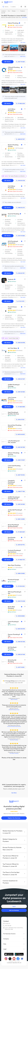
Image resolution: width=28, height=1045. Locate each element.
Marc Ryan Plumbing (14, 739)
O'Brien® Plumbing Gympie (14, 709)
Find (9, 11)
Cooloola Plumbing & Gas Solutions (14, 726)
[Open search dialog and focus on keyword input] (2, 6)
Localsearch (3, 11)
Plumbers (14, 11)
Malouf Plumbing (14, 699)
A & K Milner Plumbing (14, 753)
